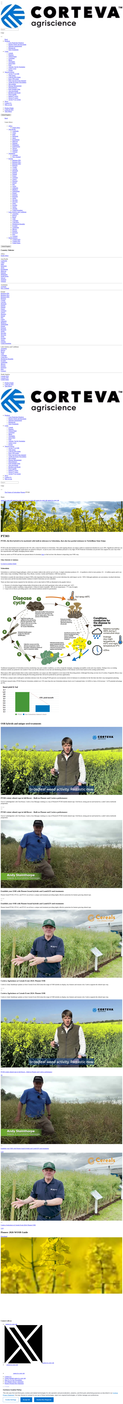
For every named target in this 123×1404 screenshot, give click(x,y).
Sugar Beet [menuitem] (11, 63)
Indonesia (15, 136)
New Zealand (16, 157)
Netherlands (16, 191)
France (14, 176)
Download (4, 1236)
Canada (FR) (16, 241)
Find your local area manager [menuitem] (17, 80)
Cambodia (15, 131)
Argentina (15, 214)
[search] (1, 36)
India (13, 134)
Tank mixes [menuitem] (11, 75)
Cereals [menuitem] (10, 53)
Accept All (26, 1399)
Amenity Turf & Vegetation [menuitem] (16, 67)
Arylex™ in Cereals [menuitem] (14, 99)
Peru (13, 234)
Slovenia (15, 201)
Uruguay (15, 236)
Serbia (14, 198)
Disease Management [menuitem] (14, 86)
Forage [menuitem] (10, 70)
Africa (10, 126)
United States (16, 243)
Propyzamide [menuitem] (12, 94)
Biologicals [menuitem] (11, 48)
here (43, 554)
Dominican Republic (18, 224)
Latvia (14, 186)
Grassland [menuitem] (11, 58)
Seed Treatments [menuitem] (13, 49)
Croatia (14, 167)
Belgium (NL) (16, 162)
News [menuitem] (6, 101)
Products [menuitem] (7, 41)
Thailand (15, 150)
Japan (14, 138)
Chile (14, 219)
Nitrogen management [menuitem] (15, 46)
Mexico (14, 229)
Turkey (14, 207)
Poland (14, 193)
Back (6, 39)
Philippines (15, 145)
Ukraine (14, 208)
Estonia (14, 172)
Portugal (14, 195)
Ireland (14, 183)
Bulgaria (14, 165)
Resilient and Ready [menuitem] (14, 93)
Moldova (15, 189)
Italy (13, 184)
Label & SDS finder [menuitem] (14, 77)
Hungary (15, 181)
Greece (14, 179)
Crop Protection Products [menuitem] (16, 43)
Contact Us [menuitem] (8, 103)
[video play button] (1, 900)
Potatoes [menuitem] (11, 55)
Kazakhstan (15, 139)
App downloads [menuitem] (13, 91)
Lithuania (15, 188)
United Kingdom (6, 115)
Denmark (15, 170)
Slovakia (15, 200)
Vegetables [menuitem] (11, 62)
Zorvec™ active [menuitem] (13, 98)
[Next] (3, 898)
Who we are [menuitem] (8, 105)
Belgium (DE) (16, 164)
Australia (15, 155)
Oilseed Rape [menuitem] (12, 56)
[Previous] (1, 898)
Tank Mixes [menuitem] (8, 111)
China (14, 133)
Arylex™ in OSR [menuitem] (13, 74)
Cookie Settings (10, 1399)
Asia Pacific (12, 129)
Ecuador (14, 226)
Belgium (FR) (16, 160)
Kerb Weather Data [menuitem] (14, 89)
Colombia (15, 220)
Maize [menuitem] (10, 60)
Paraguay (15, 232)
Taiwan (14, 148)
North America (12, 238)
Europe (10, 158)
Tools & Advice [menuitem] (9, 72)
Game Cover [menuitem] (12, 68)
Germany (15, 177)
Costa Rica (15, 222)
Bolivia (14, 215)
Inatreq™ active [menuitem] (13, 96)
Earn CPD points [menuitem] (13, 79)
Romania (15, 196)
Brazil (14, 217)
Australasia (11, 153)
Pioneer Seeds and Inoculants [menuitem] (17, 44)
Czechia (14, 169)
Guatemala (15, 227)
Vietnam (14, 152)
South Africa (16, 127)
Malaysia (15, 141)
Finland (14, 174)
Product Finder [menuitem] (9, 108)
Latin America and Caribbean (17, 212)
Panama (14, 231)
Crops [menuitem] (6, 51)
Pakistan (14, 143)
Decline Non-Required (44, 1399)
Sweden (14, 205)
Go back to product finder (8, 564)
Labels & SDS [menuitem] (9, 110)
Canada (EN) (16, 239)
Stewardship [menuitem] (12, 84)
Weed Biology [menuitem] (12, 87)
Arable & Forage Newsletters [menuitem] (17, 82)
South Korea (16, 146)
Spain (14, 203)
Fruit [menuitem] (9, 65)
